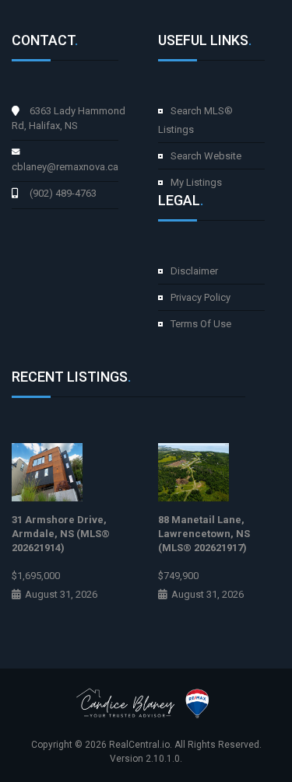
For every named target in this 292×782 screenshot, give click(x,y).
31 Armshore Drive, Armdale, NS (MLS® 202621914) (61, 533)
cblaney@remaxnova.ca (65, 167)
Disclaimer (194, 271)
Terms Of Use (201, 324)
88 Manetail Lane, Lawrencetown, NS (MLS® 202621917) (204, 533)
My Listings (196, 182)
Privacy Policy (200, 297)
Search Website (206, 156)
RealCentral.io (139, 744)
